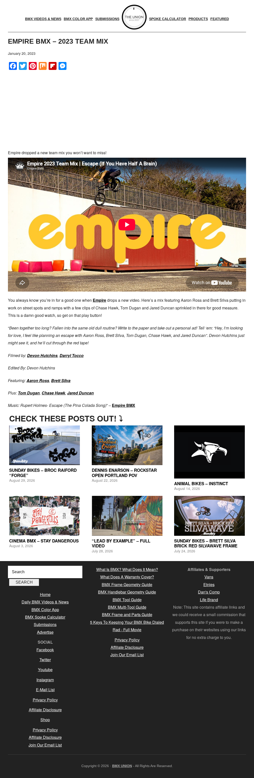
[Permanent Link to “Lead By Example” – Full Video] (127, 516)
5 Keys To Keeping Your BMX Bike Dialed (127, 622)
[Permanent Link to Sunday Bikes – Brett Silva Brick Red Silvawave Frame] (209, 516)
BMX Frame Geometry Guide (127, 584)
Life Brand (209, 599)
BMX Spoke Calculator (45, 617)
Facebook (45, 650)
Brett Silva (60, 380)
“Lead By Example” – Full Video (121, 543)
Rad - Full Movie (127, 629)
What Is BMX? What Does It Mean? (127, 569)
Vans (208, 577)
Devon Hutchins (42, 355)
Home (45, 594)
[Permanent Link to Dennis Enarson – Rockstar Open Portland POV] (127, 445)
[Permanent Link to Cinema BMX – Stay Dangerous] (44, 516)
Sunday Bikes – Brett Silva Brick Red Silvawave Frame (205, 543)
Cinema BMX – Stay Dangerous (44, 541)
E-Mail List (45, 689)
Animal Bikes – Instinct (201, 483)
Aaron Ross (38, 380)
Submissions (45, 624)
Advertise (45, 632)
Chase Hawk (53, 393)
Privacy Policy (45, 700)
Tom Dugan (29, 393)
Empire (99, 300)
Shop (45, 719)
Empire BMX (123, 405)
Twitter (45, 659)
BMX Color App (45, 609)
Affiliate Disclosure (45, 710)
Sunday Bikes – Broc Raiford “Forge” (43, 472)
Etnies (209, 584)
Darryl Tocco (72, 355)
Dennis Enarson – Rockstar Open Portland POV (124, 472)
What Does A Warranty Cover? (127, 577)
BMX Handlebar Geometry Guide (127, 592)
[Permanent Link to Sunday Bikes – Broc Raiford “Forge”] (44, 445)
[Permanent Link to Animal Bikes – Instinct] (209, 452)
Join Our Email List (45, 745)
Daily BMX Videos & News (45, 602)
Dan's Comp (209, 592)
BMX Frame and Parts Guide (127, 614)
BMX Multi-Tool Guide (127, 607)
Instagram (45, 680)
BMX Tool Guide (127, 599)
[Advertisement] (127, 109)
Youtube (45, 669)
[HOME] (134, 17)
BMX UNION (122, 766)
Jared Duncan (80, 393)
